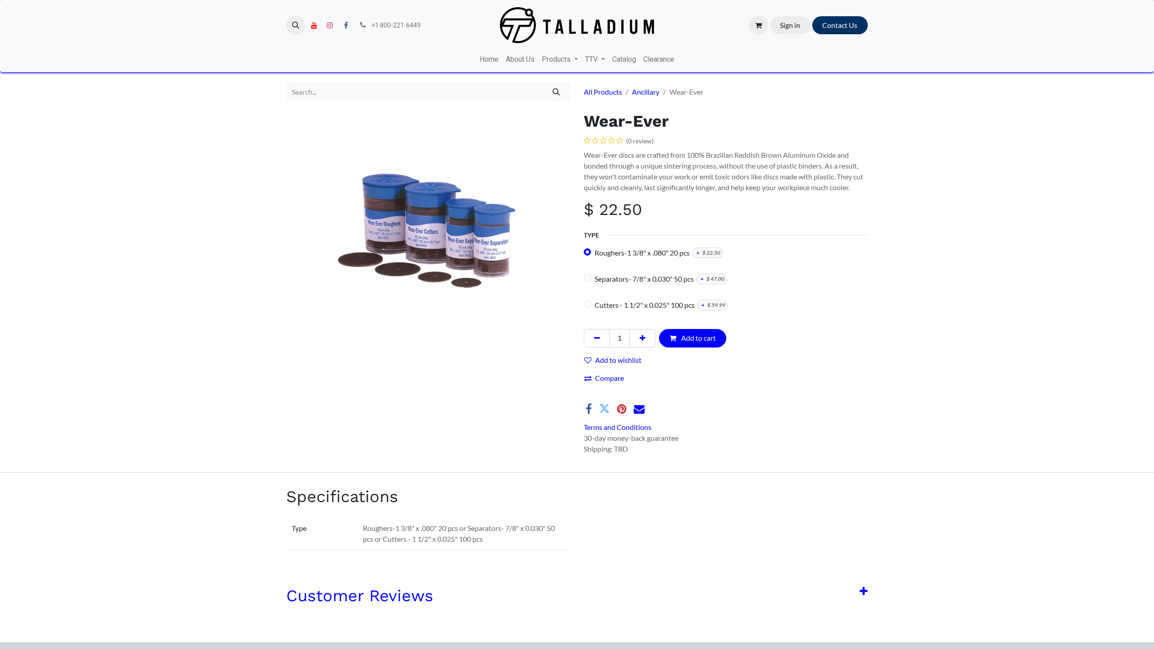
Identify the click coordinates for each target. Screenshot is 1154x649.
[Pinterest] (622, 408)
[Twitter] (604, 408)
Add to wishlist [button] (618, 360)
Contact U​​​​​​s (839, 25)
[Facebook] (346, 25)
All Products (603, 91)
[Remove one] (597, 338)
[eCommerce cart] (758, 25)
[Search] (556, 92)
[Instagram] (330, 25)
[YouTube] (314, 25)
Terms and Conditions (617, 427)
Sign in (790, 25)
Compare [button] (609, 378)
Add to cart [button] (698, 338)
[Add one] (642, 338)
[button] (295, 25)
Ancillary (645, 91)
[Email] (639, 408)
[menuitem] (489, 59)
